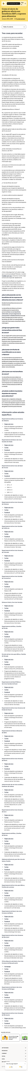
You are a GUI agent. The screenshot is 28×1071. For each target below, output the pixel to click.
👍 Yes (11, 1067)
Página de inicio (8, 424)
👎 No (20, 1067)
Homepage (7, 966)
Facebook (7, 450)
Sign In (22, 3)
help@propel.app (7, 276)
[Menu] (25, 3)
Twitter (6, 447)
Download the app (12, 3)
